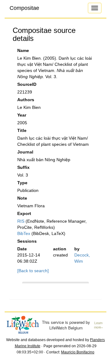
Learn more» (98, 325)
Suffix (23, 167)
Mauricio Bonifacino (77, 352)
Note (22, 198)
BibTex (23, 233)
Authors (25, 99)
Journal (25, 151)
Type (22, 182)
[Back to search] (33, 270)
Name (23, 50)
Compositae (24, 8)
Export (24, 213)
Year (21, 115)
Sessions (27, 241)
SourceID (26, 84)
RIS (20, 221)
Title (22, 130)
